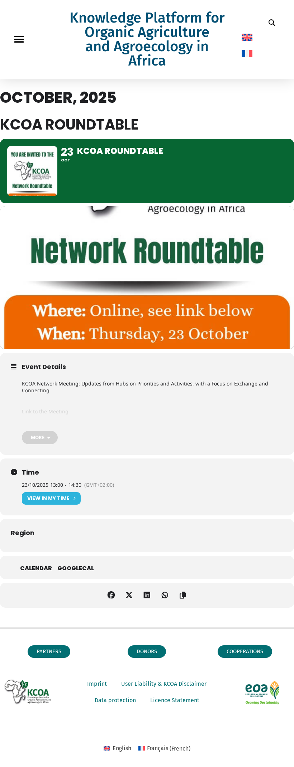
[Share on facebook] (111, 595)
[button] (19, 39)
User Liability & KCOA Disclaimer (164, 683)
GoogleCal (75, 568)
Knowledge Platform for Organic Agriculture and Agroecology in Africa (147, 39)
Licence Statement (174, 700)
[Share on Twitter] (129, 595)
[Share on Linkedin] (147, 595)
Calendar (36, 568)
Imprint (97, 683)
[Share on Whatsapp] (165, 595)
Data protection (115, 700)
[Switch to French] (247, 53)
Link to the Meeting (45, 411)
